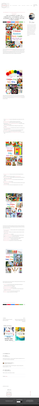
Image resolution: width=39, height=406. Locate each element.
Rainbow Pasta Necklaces (8, 236)
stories (6, 376)
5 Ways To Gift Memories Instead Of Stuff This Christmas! (7, 319)
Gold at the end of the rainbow (8, 286)
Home (10, 5)
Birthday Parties (14, 14)
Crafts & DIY (28, 5)
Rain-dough (5, 284)
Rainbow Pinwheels (6, 125)
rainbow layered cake (17, 176)
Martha (6, 355)
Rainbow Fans (7, 119)
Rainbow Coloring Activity (7, 239)
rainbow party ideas (9, 50)
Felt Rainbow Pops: (6, 122)
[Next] (23, 334)
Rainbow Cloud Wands (7, 121)
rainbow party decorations (17, 97)
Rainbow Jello (6, 184)
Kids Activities (23, 5)
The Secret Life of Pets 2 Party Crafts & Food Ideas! (9, 334)
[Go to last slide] (4, 334)
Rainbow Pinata (6, 237)
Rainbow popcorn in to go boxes (8, 288)
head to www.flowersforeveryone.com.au (13, 123)
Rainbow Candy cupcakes (9, 179)
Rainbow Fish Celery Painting (8, 235)
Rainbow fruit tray (6, 181)
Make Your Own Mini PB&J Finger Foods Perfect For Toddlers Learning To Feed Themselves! (20, 320)
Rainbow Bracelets (6, 240)
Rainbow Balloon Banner (7, 127)
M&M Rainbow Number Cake (7, 182)
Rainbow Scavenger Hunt (7, 238)
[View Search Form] (37, 5)
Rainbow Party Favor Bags (7, 287)
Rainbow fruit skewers (7, 177)
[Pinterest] (34, 6)
